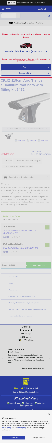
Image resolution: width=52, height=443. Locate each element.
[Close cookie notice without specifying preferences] (49, 414)
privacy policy (6, 428)
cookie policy (21, 428)
